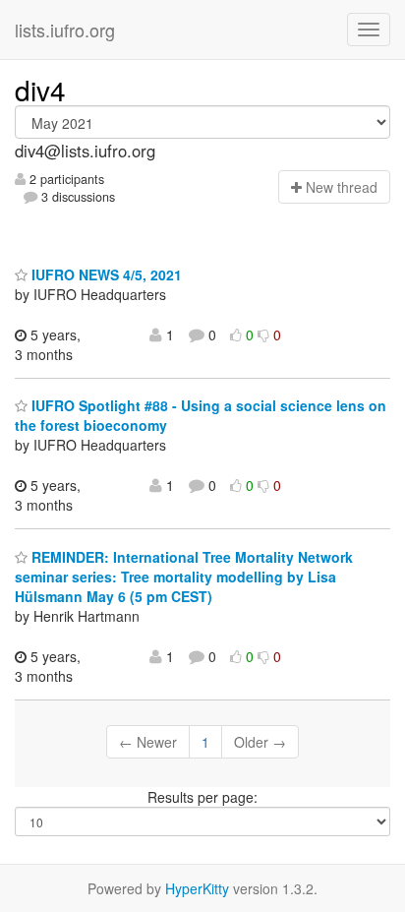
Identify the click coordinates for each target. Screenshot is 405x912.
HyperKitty (197, 888)
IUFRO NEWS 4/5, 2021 (105, 274)
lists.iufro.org (65, 29)
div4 (40, 89)
